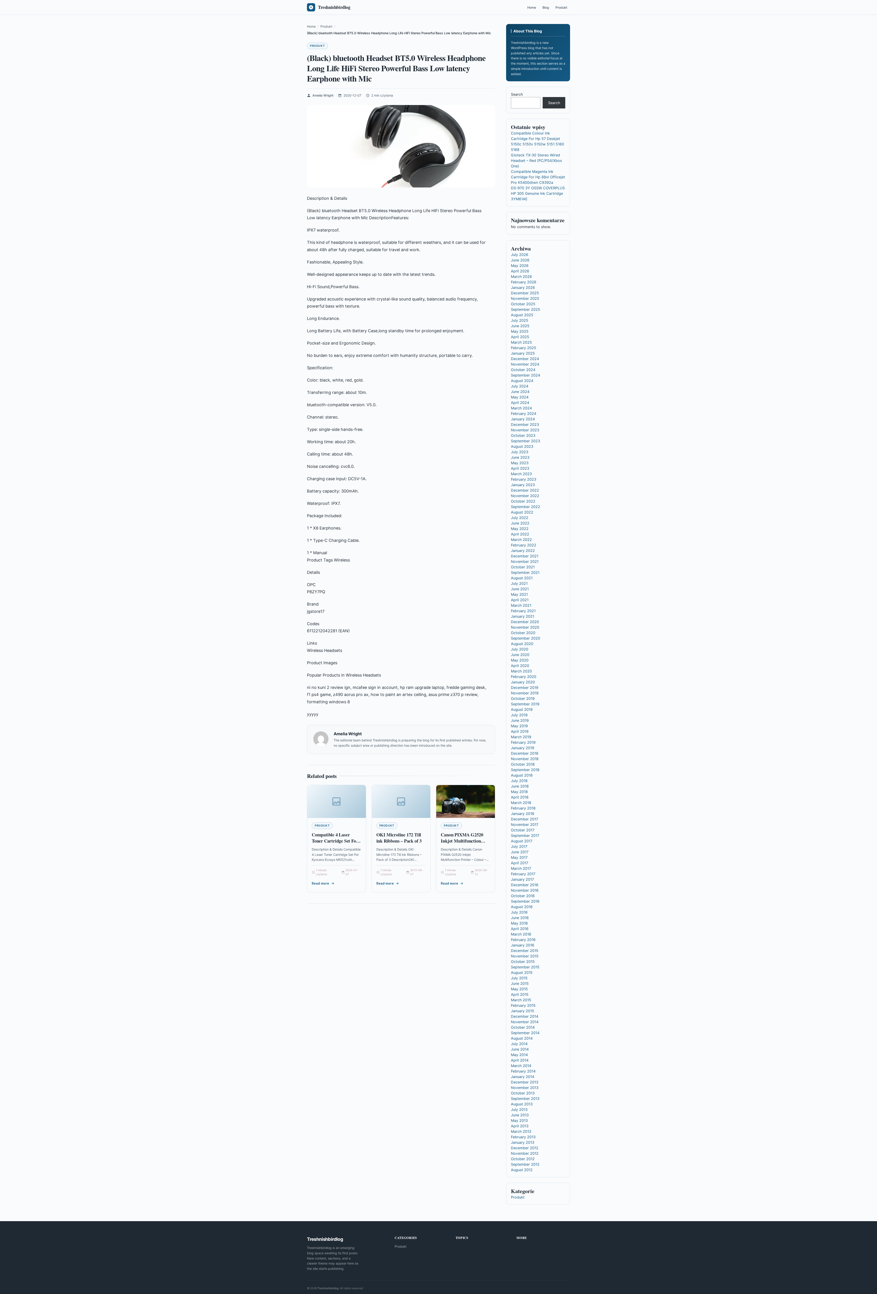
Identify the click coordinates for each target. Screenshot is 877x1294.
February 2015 (523, 1005)
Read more (320, 883)
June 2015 (520, 983)
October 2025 (523, 304)
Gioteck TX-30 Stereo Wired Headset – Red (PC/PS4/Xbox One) (536, 160)
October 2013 (523, 1093)
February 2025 (523, 347)
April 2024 (520, 402)
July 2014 (519, 1043)
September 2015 (525, 967)
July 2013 (519, 1109)
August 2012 (522, 1169)
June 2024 (520, 391)
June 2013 (520, 1115)
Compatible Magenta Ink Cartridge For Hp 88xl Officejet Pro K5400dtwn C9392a (538, 177)
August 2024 (522, 380)
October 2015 (523, 961)
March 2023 (521, 474)
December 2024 (525, 358)
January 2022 (523, 550)
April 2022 (520, 534)
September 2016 (525, 901)
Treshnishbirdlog (327, 1288)
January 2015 (522, 1011)
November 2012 (525, 1153)
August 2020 (522, 643)
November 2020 (525, 627)
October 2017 (522, 830)
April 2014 (519, 1060)
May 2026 (519, 265)
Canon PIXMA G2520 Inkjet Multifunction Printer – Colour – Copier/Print (462, 844)
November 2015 (525, 956)
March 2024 (521, 408)
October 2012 (523, 1159)
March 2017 (521, 868)
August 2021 (522, 578)
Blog (545, 7)
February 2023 (523, 479)
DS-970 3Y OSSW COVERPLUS (538, 188)
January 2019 (522, 748)
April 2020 (520, 665)
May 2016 (519, 923)
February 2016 (523, 939)
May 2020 (519, 660)
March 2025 (521, 342)
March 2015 (521, 1000)
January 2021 (522, 616)
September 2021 (525, 572)
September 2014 (525, 1032)
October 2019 (523, 698)
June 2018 (520, 786)
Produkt (561, 7)
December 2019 (524, 687)
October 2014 (523, 1027)
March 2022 (521, 539)
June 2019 (520, 720)
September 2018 (525, 769)
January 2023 (523, 484)
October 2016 (523, 895)
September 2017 (525, 835)
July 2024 (519, 386)
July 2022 (519, 517)
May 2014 (519, 1054)
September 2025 (525, 309)
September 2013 (525, 1098)
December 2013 (524, 1082)
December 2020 (525, 621)
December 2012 (524, 1148)
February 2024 (523, 413)
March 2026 (521, 276)
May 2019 (519, 726)
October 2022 (523, 501)
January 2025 (523, 353)
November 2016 (525, 890)
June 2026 (520, 260)
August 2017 (521, 841)
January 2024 (523, 419)
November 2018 (525, 758)
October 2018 (523, 764)
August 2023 (522, 446)
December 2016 (524, 885)
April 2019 (519, 731)
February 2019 (523, 742)
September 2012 (525, 1164)
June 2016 (520, 917)
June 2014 (520, 1049)
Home (531, 7)
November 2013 (525, 1087)
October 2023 (523, 435)
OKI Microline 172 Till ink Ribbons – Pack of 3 (399, 837)
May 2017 (519, 857)
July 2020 (519, 649)
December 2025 (525, 293)
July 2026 (519, 254)
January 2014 (522, 1076)
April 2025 (520, 337)
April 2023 (520, 468)
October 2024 (523, 369)
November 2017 (524, 824)
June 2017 (519, 852)
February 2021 (523, 611)
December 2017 (524, 819)
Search (517, 94)
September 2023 (525, 441)
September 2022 (525, 506)
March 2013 (521, 1131)
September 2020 (525, 638)
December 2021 (524, 556)
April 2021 (519, 600)
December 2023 (525, 424)
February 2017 (523, 874)
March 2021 (521, 605)
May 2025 (519, 331)
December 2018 (524, 753)
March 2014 (521, 1065)
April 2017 (519, 863)
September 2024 (525, 375)
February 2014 (523, 1071)
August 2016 (522, 906)
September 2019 (525, 704)
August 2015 (522, 972)
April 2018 (519, 797)
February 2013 (523, 1137)
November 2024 (525, 364)
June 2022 (520, 523)
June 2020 (520, 654)
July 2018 (519, 780)
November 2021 (525, 561)
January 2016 (522, 945)
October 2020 (523, 632)
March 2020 (521, 671)
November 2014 (525, 1022)
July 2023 (519, 452)
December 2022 (525, 490)
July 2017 (519, 846)
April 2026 (520, 271)
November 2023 (525, 430)
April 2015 (519, 994)
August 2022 (522, 512)
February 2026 (523, 282)
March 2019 (521, 737)
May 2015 (519, 989)
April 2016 (519, 928)
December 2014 (524, 1016)
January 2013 (522, 1142)
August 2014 (522, 1038)
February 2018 (523, 808)
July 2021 (519, 583)
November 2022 (525, 495)
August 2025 (522, 315)
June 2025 (520, 326)
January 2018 (522, 813)
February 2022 (523, 545)
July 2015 (519, 978)
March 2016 (521, 934)
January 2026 (523, 287)
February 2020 (523, 676)
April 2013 (519, 1126)
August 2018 (522, 775)
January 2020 (523, 682)
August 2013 (522, 1104)
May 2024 (519, 397)
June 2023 (520, 457)
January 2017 (522, 879)
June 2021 (520, 589)
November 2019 (525, 693)
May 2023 (519, 463)
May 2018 (519, 791)
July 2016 (519, 912)
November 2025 (525, 298)
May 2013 (519, 1120)
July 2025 (519, 320)
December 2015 (524, 950)
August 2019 (522, 709)
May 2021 (519, 594)
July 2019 (519, 715)
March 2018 (521, 802)
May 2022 (519, 528)
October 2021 (523, 567)
